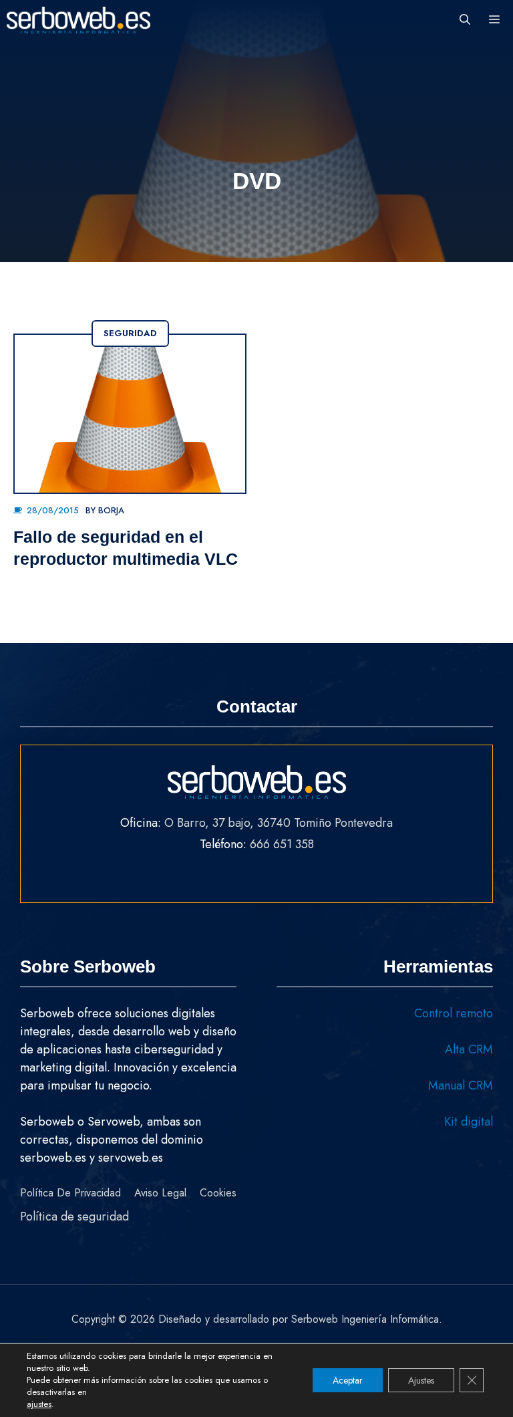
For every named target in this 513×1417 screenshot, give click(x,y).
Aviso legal (160, 1192)
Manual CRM (460, 1085)
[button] (465, 20)
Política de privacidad (70, 1192)
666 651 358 (282, 844)
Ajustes (421, 1380)
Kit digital (468, 1121)
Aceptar (348, 1380)
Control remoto (453, 1013)
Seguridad (130, 333)
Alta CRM (469, 1049)
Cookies (218, 1192)
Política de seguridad (74, 1216)
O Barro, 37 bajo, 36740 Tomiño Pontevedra (278, 822)
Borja (111, 510)
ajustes (39, 1404)
